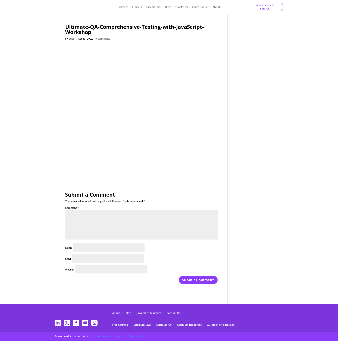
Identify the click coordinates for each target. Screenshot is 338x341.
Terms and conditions (110, 336)
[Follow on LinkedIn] (58, 323)
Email (68, 258)
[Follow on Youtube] (85, 323)
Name (68, 247)
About (216, 7)
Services (123, 7)
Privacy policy (136, 336)
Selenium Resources (189, 325)
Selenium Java (142, 325)
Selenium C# (164, 325)
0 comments (102, 38)
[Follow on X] (67, 323)
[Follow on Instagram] (94, 323)
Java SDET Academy (149, 313)
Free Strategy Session (265, 7)
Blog (168, 7)
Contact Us (173, 313)
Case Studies (153, 7)
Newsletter (181, 7)
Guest (71, 38)
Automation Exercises (220, 325)
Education (198, 7)
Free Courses (120, 325)
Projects (137, 7)
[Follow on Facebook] (76, 323)
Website (69, 269)
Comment (72, 207)
